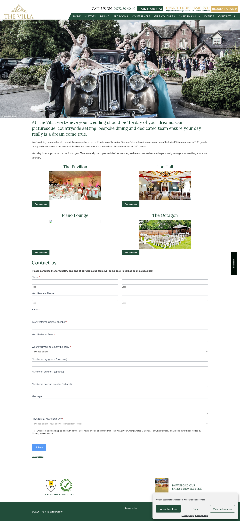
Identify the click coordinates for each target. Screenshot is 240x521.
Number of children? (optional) (48, 371)
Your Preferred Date (43, 334)
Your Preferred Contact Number (49, 321)
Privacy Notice (131, 508)
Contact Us (226, 16)
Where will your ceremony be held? (51, 346)
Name (36, 277)
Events (209, 16)
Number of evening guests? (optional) (52, 384)
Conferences (141, 16)
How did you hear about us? (47, 418)
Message (37, 396)
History (90, 16)
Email (36, 309)
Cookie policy (188, 515)
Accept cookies (168, 509)
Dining (105, 16)
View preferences (222, 509)
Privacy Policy (201, 515)
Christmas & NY (189, 16)
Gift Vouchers (164, 16)
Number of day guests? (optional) (49, 359)
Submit (39, 447)
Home (77, 16)
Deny (195, 509)
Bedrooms (121, 16)
